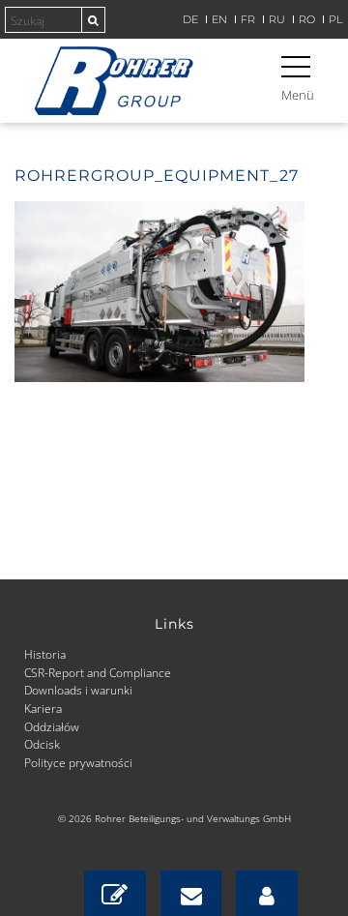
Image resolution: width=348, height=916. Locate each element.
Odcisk (42, 744)
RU (277, 20)
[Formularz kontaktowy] (115, 893)
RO (307, 20)
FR (248, 20)
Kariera (43, 708)
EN (219, 20)
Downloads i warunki (78, 689)
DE (190, 20)
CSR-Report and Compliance (97, 672)
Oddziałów (51, 726)
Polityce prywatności (78, 762)
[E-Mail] (191, 893)
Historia (45, 654)
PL (335, 20)
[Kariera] (267, 893)
